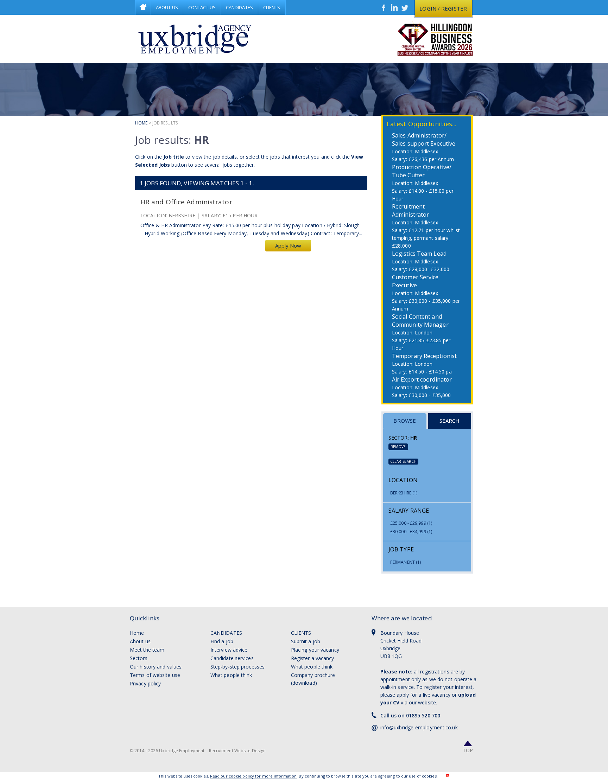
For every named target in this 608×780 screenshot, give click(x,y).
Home (143, 7)
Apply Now (288, 245)
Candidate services (232, 658)
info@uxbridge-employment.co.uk (419, 727)
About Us (167, 7)
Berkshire (403, 493)
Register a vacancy (312, 658)
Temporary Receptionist (424, 356)
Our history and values (156, 666)
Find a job (221, 641)
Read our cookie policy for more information (253, 776)
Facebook (383, 7)
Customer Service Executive (415, 281)
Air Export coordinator (422, 379)
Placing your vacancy (315, 649)
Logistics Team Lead (419, 253)
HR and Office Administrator (186, 202)
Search (449, 420)
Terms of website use (155, 675)
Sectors (138, 658)
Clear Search (403, 461)
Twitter (404, 7)
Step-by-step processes (237, 666)
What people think (231, 675)
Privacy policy (145, 683)
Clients (271, 7)
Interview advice (229, 649)
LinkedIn (394, 7)
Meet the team (147, 649)
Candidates (239, 7)
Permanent (405, 562)
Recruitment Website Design (237, 751)
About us (140, 641)
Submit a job (305, 641)
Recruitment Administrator (410, 210)
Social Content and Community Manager (420, 320)
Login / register (443, 8)
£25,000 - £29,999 (411, 523)
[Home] (195, 38)
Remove (398, 446)
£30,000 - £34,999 (411, 532)
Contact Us (202, 7)
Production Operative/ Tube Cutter (421, 171)
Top (468, 750)
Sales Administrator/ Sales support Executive (423, 139)
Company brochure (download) (313, 679)
